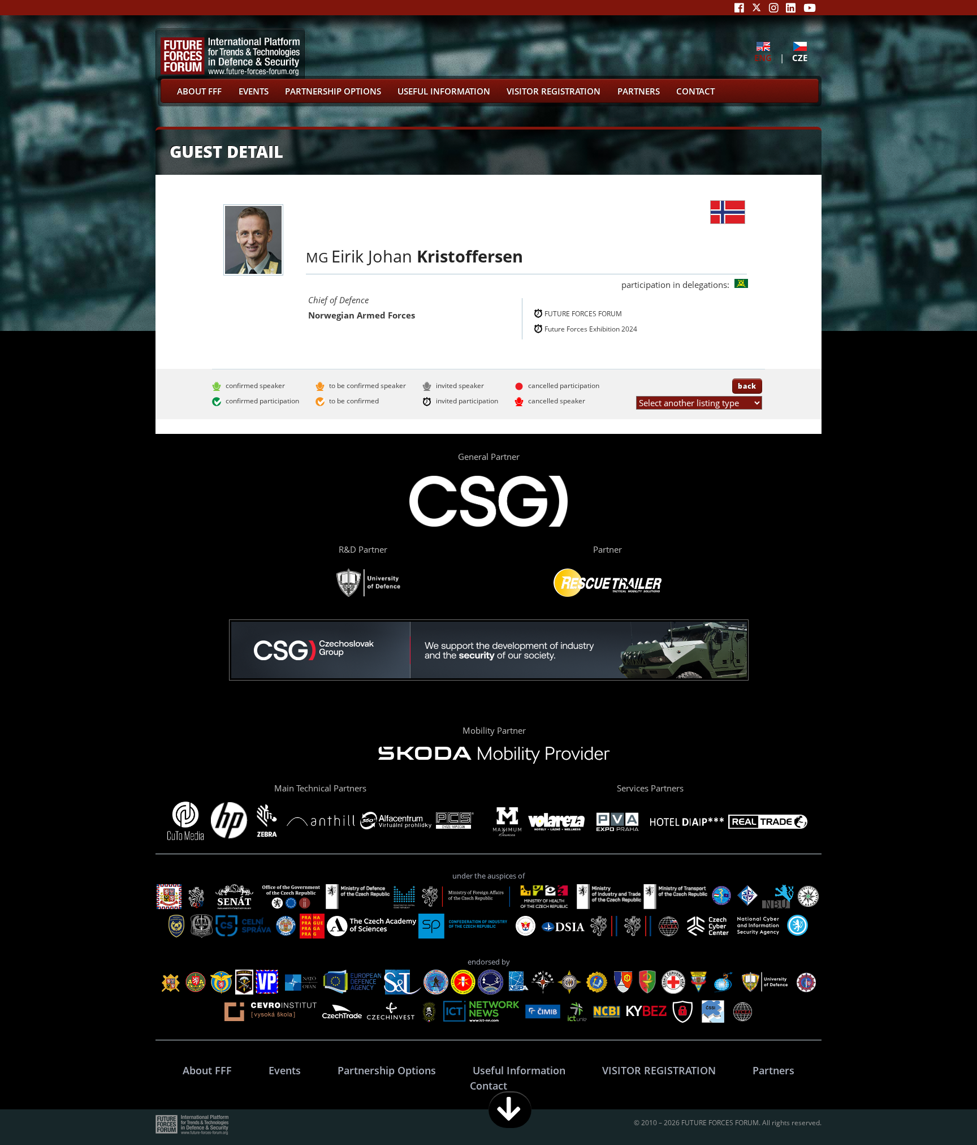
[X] (756, 7)
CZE (799, 57)
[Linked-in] (791, 7)
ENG (763, 57)
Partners (638, 91)
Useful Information (443, 91)
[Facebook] (739, 7)
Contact (695, 91)
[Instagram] (774, 7)
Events (254, 91)
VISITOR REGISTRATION (553, 91)
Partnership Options (333, 91)
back (747, 385)
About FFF (199, 91)
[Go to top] (932, 1109)
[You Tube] (809, 7)
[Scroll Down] (509, 1109)
